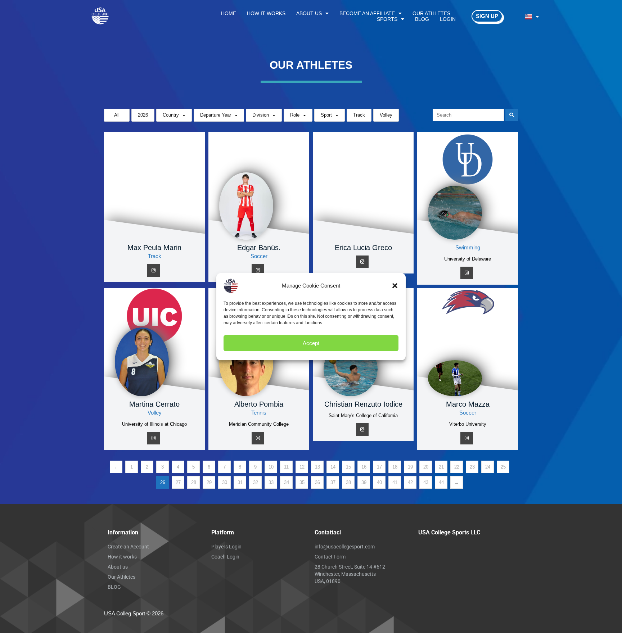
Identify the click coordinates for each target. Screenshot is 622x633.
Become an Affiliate (367, 13)
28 (193, 482)
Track (359, 115)
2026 (143, 115)
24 (487, 467)
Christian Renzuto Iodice (363, 404)
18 (394, 467)
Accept (311, 343)
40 (379, 482)
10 (271, 467)
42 (410, 482)
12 (302, 467)
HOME (228, 13)
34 (286, 482)
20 (425, 467)
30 (224, 482)
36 (317, 482)
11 (286, 467)
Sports (387, 19)
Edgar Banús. (259, 248)
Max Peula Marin (154, 248)
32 (255, 482)
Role (294, 115)
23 (472, 467)
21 (441, 467)
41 (394, 482)
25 (503, 467)
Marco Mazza (468, 404)
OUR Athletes (431, 13)
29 (209, 482)
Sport (326, 115)
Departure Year (215, 115)
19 (410, 467)
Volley (386, 115)
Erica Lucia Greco (363, 248)
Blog (422, 19)
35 (302, 482)
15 (348, 467)
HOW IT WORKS (266, 13)
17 (379, 467)
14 (332, 467)
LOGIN (448, 19)
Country (171, 115)
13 (317, 467)
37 (332, 482)
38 (348, 482)
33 (271, 482)
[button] (394, 285)
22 (456, 467)
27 (178, 482)
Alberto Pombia (258, 404)
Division (260, 115)
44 (441, 482)
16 (363, 467)
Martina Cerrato (154, 404)
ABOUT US (309, 13)
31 (240, 482)
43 (425, 482)
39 (363, 482)
